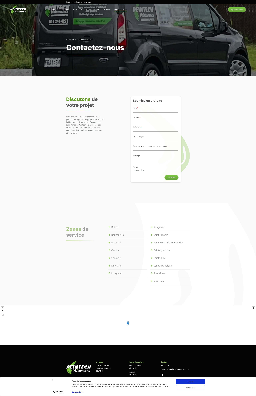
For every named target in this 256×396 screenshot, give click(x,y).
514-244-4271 (166, 365)
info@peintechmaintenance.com (78, 2)
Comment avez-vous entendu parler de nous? (150, 146)
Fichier (135, 167)
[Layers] (253, 308)
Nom (135, 108)
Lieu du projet (138, 137)
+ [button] (2, 308)
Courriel (136, 117)
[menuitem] (55, 9)
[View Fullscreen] (2, 314)
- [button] (2, 310)
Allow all (191, 382)
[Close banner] (52, 380)
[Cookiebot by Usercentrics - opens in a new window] (58, 392)
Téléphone (137, 127)
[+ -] (128, 325)
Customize (189, 387)
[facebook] (188, 2)
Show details (76, 392)
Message (136, 155)
